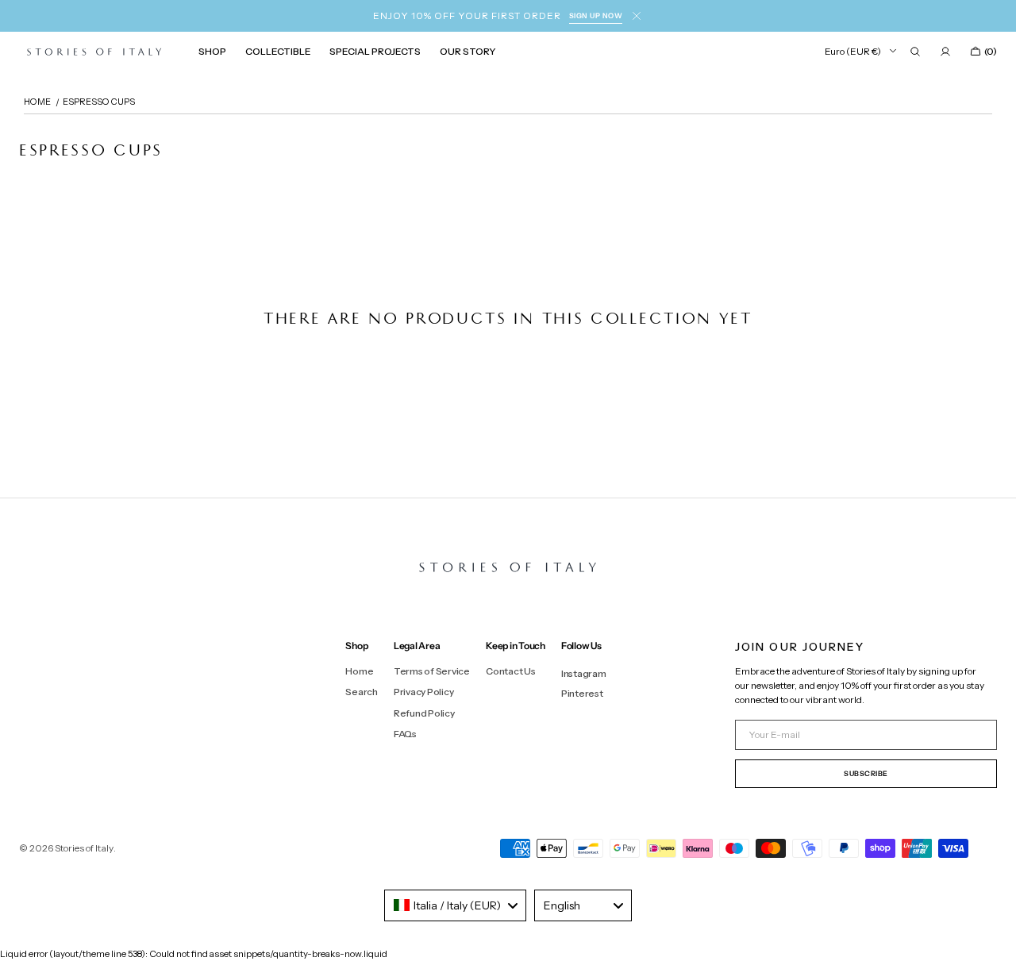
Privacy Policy (424, 692)
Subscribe (866, 773)
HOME (37, 101)
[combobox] (455, 905)
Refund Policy (424, 713)
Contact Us (511, 671)
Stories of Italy (84, 848)
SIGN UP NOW (596, 15)
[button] (915, 51)
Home (359, 671)
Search (361, 692)
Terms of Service (432, 671)
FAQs (405, 734)
